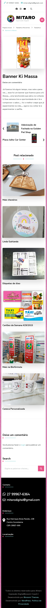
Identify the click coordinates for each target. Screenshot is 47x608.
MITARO (25, 17)
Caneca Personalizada (14, 409)
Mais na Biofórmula (12, 367)
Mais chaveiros (10, 200)
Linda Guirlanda (10, 241)
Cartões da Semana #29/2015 (18, 325)
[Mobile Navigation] (42, 19)
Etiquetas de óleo (11, 283)
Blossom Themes (31, 597)
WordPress (26, 601)
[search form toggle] (31, 9)
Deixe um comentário (12, 82)
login (23, 445)
